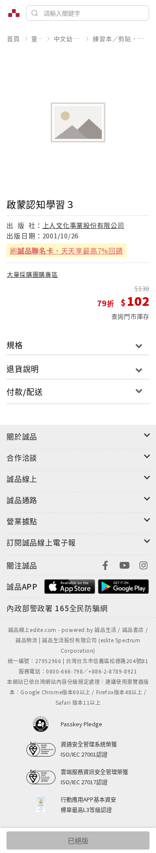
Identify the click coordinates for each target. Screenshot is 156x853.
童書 (36, 38)
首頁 (13, 38)
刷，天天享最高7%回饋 (66, 250)
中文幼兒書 (67, 38)
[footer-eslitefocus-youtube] (124, 564)
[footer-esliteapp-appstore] (70, 585)
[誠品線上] (14, 13)
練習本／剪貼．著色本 (121, 38)
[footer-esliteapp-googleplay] (124, 585)
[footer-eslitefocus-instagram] (143, 564)
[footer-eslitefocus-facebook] (105, 564)
